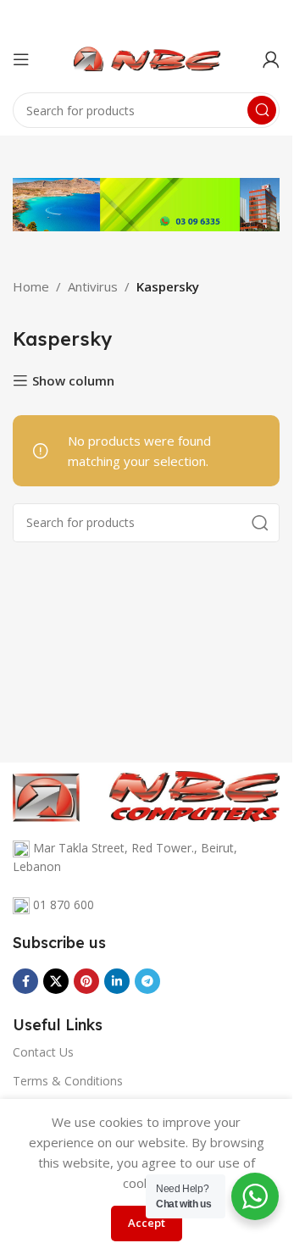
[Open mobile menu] (21, 59)
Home (31, 286)
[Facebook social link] (25, 981)
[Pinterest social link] (86, 981)
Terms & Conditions (68, 1081)
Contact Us (43, 1052)
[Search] (261, 110)
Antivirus (93, 286)
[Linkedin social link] (117, 981)
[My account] (271, 59)
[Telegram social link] (147, 981)
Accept (146, 1222)
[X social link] (56, 981)
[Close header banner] (271, 17)
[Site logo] (146, 57)
